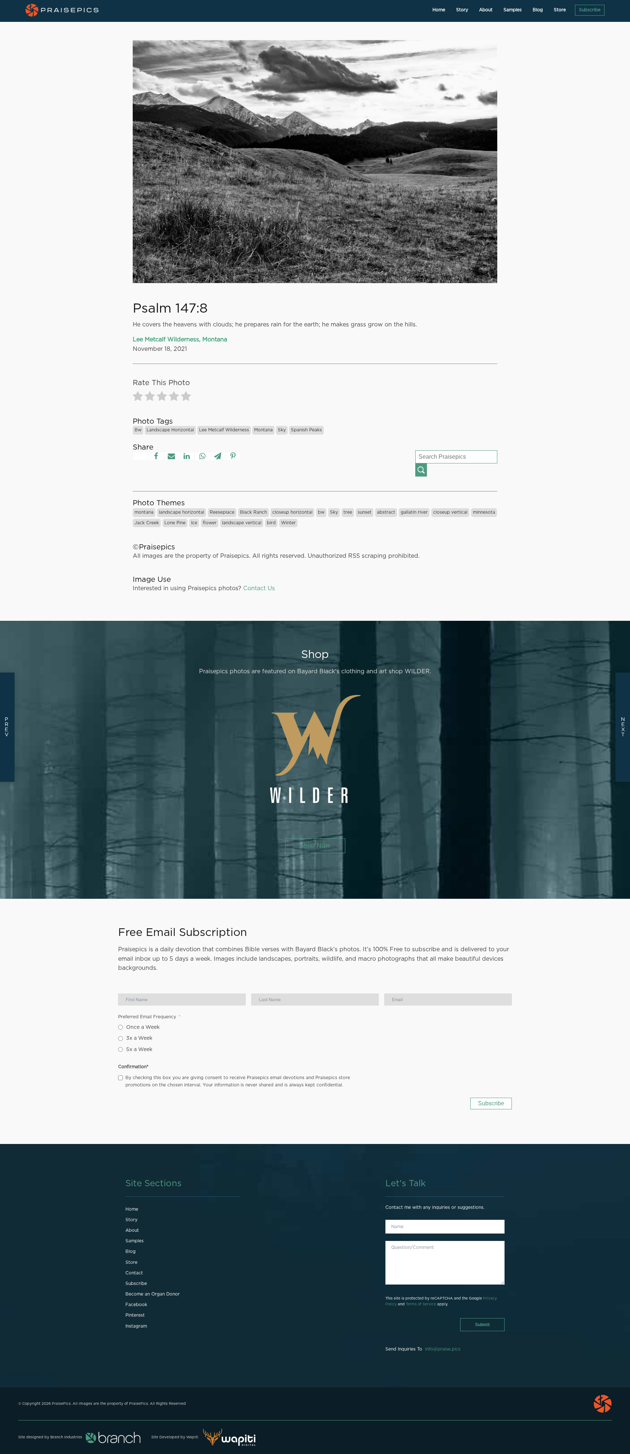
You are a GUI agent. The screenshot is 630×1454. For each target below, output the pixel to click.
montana (263, 430)
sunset (365, 512)
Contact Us (259, 588)
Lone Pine (175, 523)
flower (210, 523)
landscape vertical (241, 523)
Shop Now (315, 846)
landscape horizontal (170, 430)
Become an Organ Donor (152, 1294)
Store (560, 10)
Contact (134, 1273)
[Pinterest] (233, 456)
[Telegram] (217, 456)
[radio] (138, 397)
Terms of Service (421, 1304)
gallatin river (414, 512)
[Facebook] (156, 456)
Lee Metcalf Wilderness (224, 430)
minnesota (484, 512)
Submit (482, 1324)
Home (438, 10)
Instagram (136, 1326)
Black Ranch (253, 512)
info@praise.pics (442, 1349)
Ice (194, 523)
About (486, 10)
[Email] (171, 456)
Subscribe (589, 10)
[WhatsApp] (202, 456)
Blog (538, 10)
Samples (512, 10)
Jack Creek (147, 523)
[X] (140, 456)
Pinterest (135, 1315)
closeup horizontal (292, 512)
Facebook (136, 1304)
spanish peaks (306, 430)
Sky (282, 430)
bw (138, 430)
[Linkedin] (186, 456)
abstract (386, 512)
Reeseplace (222, 512)
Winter (288, 523)
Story (462, 10)
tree (347, 512)
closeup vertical (450, 512)
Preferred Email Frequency (147, 1017)
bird (271, 523)
